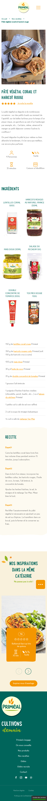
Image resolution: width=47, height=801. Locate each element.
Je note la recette (25, 103)
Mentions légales (18, 790)
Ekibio (23, 761)
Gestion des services (39, 797)
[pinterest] (31, 777)
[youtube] (26, 777)
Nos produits (23, 751)
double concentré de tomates (25, 376)
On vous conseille (23, 745)
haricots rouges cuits (23, 351)
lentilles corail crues (22, 344)
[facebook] (16, 777)
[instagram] (21, 777)
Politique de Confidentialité (23, 796)
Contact (23, 772)
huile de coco (17, 369)
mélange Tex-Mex (27, 419)
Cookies (31, 790)
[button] (19, 671)
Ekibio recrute (23, 767)
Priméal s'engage (23, 740)
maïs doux (18, 362)
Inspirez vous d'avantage (23, 683)
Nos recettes (23, 756)
